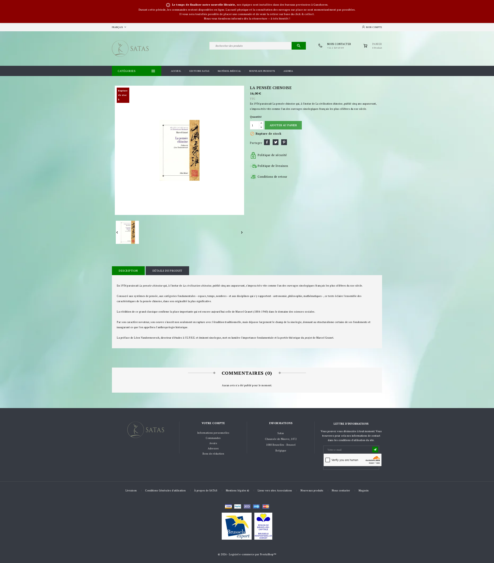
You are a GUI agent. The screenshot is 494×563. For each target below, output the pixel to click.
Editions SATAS (199, 70)
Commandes (213, 438)
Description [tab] (128, 270)
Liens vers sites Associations (275, 490)
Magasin (364, 490)
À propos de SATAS (205, 490)
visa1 (265, 506)
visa (228, 506)
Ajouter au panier (283, 125)
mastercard (256, 506)
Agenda (288, 70)
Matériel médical (229, 70)
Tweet (275, 142)
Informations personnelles (213, 433)
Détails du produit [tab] (167, 270)
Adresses (213, 448)
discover (237, 506)
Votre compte (213, 423)
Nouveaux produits (262, 70)
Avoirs (213, 443)
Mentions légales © (237, 490)
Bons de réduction (213, 453)
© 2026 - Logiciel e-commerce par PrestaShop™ (247, 554)
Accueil (176, 70)
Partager (267, 142)
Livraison (131, 490)
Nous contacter (341, 490)
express (247, 506)
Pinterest (284, 142)
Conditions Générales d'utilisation (165, 490)
